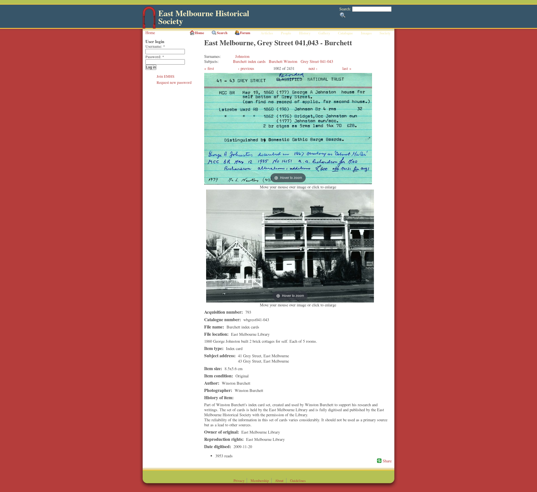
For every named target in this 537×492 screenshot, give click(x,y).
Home (150, 32)
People (286, 33)
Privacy (239, 480)
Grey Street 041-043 (317, 61)
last (345, 68)
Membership (260, 480)
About (279, 480)
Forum (245, 32)
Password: (154, 56)
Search (222, 32)
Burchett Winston (283, 61)
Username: (155, 46)
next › (312, 68)
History (304, 33)
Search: (345, 8)
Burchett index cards (249, 61)
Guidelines (298, 480)
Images (366, 33)
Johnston (242, 56)
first (211, 68)
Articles (267, 33)
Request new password (174, 82)
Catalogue (345, 33)
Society (385, 33)
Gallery (324, 33)
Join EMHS (166, 76)
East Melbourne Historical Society (203, 17)
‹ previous (246, 68)
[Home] (149, 27)
